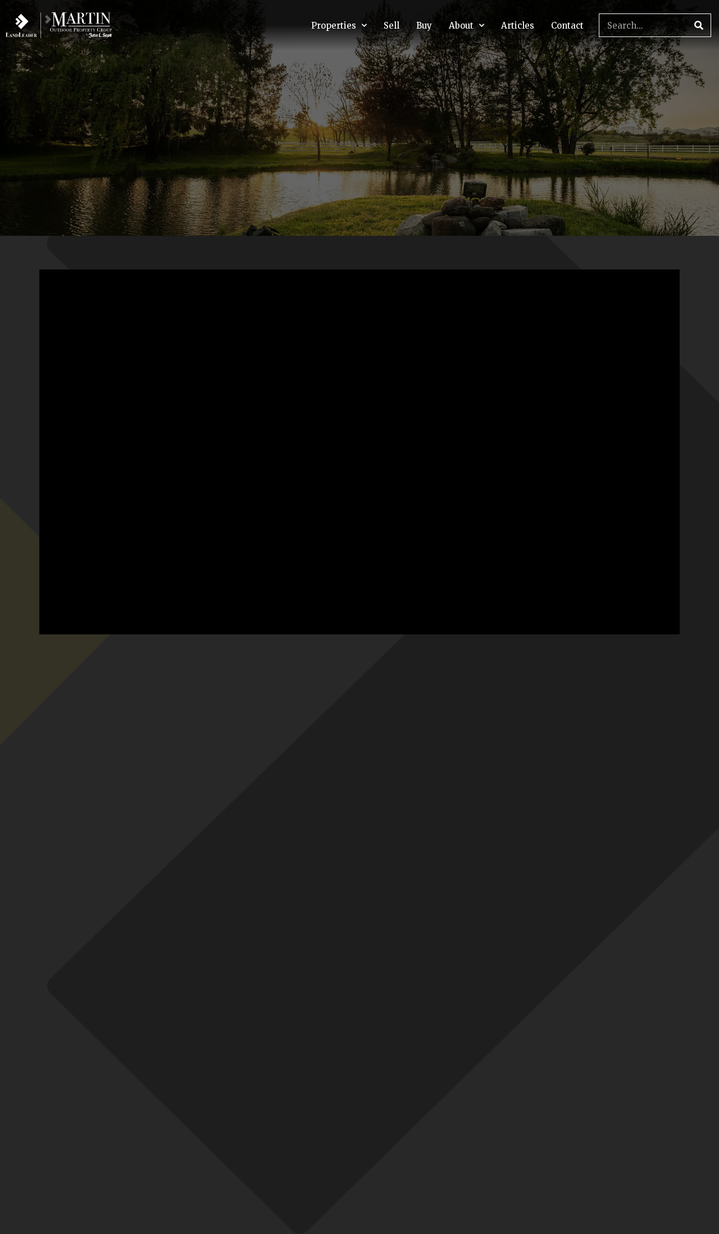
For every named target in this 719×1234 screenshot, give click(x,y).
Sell (391, 25)
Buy (424, 25)
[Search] (699, 25)
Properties (333, 25)
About (461, 25)
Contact (567, 25)
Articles (517, 25)
